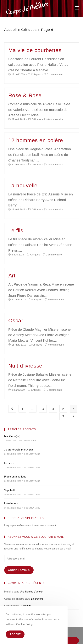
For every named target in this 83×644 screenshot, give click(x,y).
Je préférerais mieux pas (19, 449)
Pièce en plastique (15, 476)
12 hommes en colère (35, 140)
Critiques (29, 30)
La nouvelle (23, 185)
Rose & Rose (25, 95)
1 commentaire (55, 164)
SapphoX (9, 490)
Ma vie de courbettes (35, 50)
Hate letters (11, 503)
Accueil (10, 30)
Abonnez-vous (19, 570)
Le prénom (37, 598)
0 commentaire (55, 74)
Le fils (15, 230)
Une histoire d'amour (31, 591)
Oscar (15, 321)
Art (12, 276)
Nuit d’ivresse (25, 366)
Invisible (9, 463)
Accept (15, 634)
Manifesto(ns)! (12, 436)
